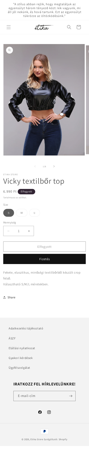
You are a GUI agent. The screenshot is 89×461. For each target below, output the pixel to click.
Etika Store (36, 439)
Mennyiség (9, 222)
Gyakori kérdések (21, 358)
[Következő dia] (54, 166)
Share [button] (12, 297)
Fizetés (44, 259)
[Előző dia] (35, 166)
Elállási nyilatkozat (22, 348)
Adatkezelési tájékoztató (26, 328)
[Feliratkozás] (70, 396)
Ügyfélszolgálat (19, 368)
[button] (8, 27)
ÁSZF (12, 338)
